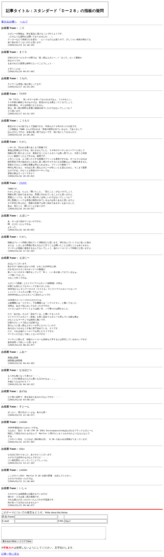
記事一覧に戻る (10, 554)
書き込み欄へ (9, 21)
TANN (23, 183)
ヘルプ (24, 21)
